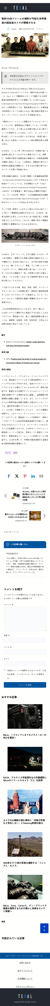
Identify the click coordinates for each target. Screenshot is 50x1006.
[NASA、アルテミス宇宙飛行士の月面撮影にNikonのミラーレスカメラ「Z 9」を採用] (25, 748)
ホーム (4, 67)
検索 (3, 921)
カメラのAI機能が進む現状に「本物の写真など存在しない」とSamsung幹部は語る (24, 822)
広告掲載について (25, 978)
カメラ (7, 453)
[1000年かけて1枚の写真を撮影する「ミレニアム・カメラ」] (25, 834)
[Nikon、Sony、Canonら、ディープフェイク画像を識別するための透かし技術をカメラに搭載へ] (25, 876)
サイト (6, 658)
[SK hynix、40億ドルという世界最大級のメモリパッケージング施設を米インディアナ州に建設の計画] (15, 493)
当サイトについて (25, 970)
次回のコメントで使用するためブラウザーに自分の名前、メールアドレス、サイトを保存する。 (26, 674)
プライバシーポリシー (25, 986)
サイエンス (40, 29)
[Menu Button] (6, 8)
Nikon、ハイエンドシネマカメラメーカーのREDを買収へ (24, 736)
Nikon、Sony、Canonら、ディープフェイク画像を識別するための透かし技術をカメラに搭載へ (25, 908)
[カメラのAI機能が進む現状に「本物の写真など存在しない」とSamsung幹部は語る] (25, 791)
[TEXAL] (20, 7)
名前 (7, 635)
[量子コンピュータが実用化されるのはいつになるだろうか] (35, 513)
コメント (9, 604)
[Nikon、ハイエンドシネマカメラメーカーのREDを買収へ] (25, 706)
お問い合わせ (25, 962)
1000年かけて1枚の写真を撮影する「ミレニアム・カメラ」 (24, 864)
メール (8, 647)
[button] (8, 476)
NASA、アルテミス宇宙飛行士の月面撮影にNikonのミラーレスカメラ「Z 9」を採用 (25, 779)
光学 (15, 453)
